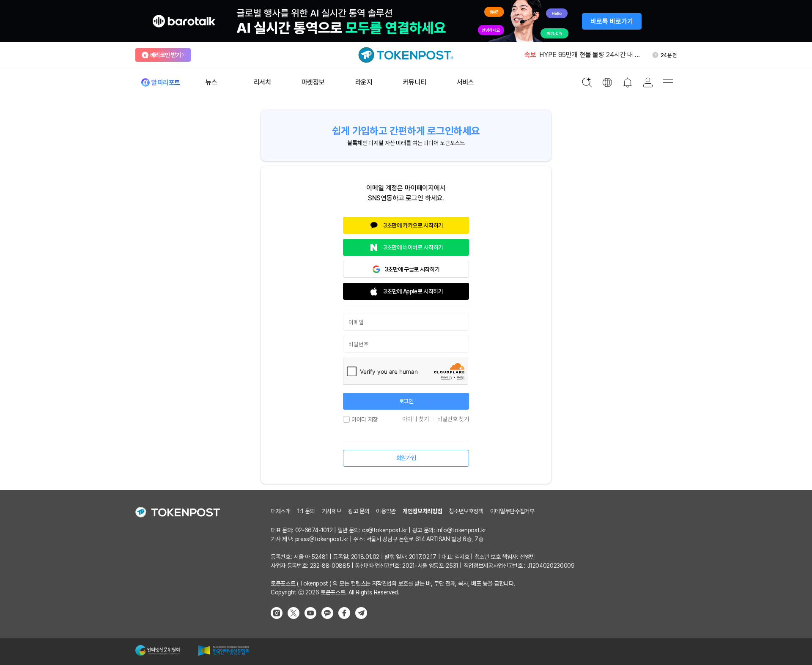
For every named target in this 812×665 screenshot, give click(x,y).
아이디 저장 (364, 419)
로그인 (406, 401)
